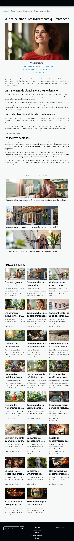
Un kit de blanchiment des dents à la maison (36, 69)
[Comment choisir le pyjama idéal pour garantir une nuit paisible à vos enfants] (15, 429)
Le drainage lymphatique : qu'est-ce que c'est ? (36, 473)
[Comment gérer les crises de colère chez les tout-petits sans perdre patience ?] (37, 188)
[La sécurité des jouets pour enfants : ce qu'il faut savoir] (15, 462)
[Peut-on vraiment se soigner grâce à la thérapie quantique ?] (15, 493)
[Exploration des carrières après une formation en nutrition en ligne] (59, 366)
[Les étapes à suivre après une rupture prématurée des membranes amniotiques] (59, 396)
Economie (37, 527)
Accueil (6, 11)
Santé (13, 11)
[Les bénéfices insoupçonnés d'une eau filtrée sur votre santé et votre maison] (15, 304)
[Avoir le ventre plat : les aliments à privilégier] (37, 493)
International (37, 530)
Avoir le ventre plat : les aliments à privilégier (36, 504)
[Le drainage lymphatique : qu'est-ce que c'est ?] (37, 462)
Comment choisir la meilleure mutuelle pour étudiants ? (36, 346)
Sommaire (37, 62)
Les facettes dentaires (36, 72)
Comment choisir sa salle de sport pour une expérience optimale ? (59, 317)
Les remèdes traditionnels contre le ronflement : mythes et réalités (15, 378)
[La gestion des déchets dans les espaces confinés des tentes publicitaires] (37, 429)
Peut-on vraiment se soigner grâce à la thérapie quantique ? (13, 506)
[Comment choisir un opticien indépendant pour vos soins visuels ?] (32, 215)
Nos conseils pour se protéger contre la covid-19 (58, 473)
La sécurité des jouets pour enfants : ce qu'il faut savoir (14, 473)
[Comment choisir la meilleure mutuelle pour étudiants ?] (37, 335)
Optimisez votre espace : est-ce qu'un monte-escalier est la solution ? (33, 251)
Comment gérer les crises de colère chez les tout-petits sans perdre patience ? (36, 201)
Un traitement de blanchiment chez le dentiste (36, 66)
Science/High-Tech (37, 535)
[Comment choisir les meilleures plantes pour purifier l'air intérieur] (37, 396)
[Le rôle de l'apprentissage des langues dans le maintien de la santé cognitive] (59, 429)
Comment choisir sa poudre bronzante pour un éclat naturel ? (37, 317)
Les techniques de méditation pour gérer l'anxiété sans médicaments (36, 378)
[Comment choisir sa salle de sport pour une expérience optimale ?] (59, 304)
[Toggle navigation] (4, 3)
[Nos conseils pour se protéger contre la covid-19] (59, 462)
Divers (37, 538)
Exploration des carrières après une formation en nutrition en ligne (58, 378)
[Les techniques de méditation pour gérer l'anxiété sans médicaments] (37, 366)
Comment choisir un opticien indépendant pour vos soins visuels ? (32, 227)
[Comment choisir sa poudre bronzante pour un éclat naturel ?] (37, 304)
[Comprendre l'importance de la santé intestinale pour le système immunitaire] (15, 396)
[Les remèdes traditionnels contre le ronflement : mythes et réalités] (15, 366)
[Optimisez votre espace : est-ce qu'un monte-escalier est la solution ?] (33, 239)
